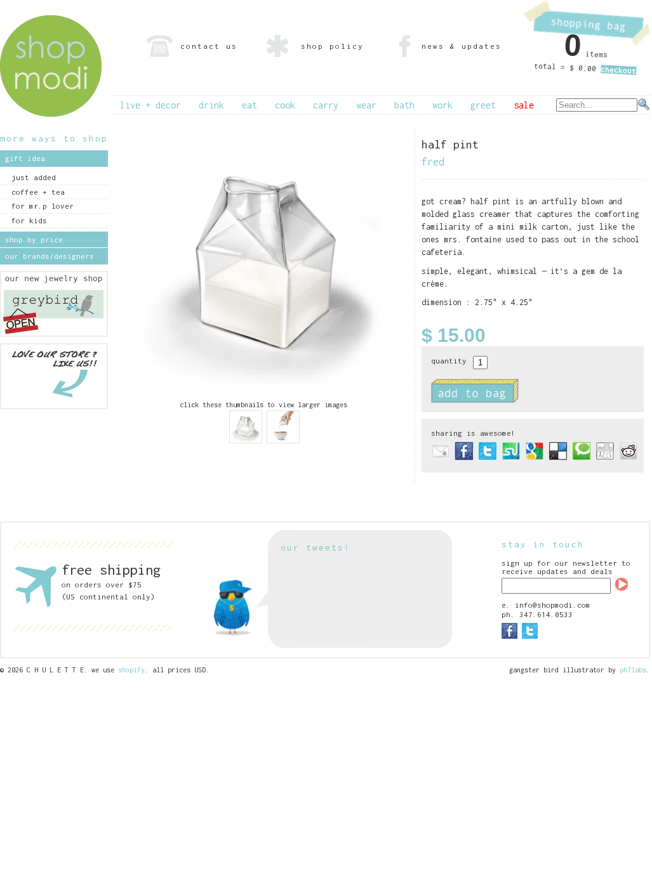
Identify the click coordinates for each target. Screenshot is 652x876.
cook (285, 105)
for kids (29, 220)
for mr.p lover (42, 206)
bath (404, 105)
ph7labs (633, 670)
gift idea (25, 158)
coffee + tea (38, 192)
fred (433, 161)
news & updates (462, 46)
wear (366, 105)
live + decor (150, 105)
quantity (449, 360)
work (442, 105)
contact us (208, 46)
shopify (131, 670)
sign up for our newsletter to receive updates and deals (566, 567)
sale (524, 105)
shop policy (332, 46)
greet (483, 105)
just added (33, 177)
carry (325, 105)
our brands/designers (49, 256)
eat (249, 105)
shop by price (34, 239)
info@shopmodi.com (552, 605)
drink (211, 105)
